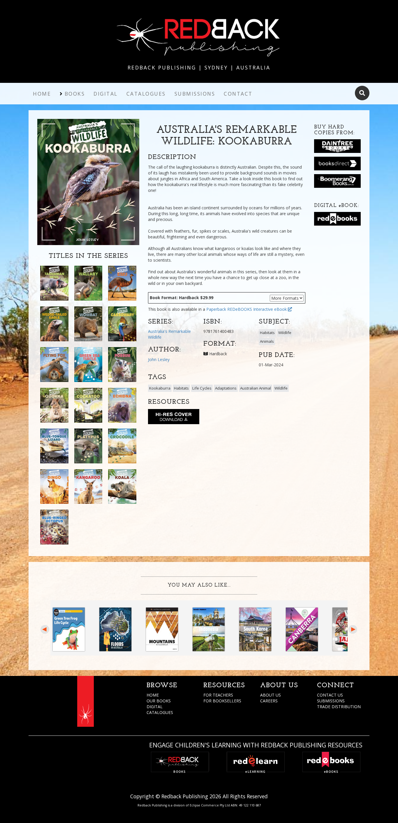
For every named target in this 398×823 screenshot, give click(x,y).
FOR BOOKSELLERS (222, 701)
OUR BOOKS (159, 701)
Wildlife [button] (284, 332)
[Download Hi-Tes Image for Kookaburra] (173, 417)
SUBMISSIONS (331, 701)
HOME (153, 695)
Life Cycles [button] (202, 388)
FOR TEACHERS (218, 695)
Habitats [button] (267, 332)
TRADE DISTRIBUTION (339, 706)
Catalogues (146, 93)
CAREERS (269, 701)
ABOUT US (270, 695)
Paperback (216, 309)
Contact (238, 93)
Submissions (195, 93)
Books (75, 93)
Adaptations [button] (226, 388)
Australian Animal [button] (255, 388)
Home (42, 93)
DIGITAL (155, 706)
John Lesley (159, 359)
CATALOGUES (160, 712)
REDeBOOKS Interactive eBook (257, 309)
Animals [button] (267, 341)
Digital (106, 93)
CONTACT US (330, 695)
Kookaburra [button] (159, 388)
